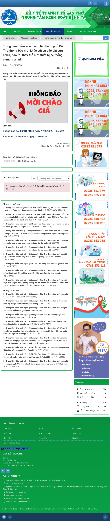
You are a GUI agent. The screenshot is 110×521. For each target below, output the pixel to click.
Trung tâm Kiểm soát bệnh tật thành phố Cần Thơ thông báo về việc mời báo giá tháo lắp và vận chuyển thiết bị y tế (34, 322)
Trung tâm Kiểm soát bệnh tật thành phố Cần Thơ (39, 508)
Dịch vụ (70, 31)
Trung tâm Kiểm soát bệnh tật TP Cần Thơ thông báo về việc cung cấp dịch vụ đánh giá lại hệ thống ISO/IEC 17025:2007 (36, 225)
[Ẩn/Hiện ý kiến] (34, 178)
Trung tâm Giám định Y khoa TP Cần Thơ (19, 465)
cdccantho (66, 143)
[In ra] (63, 67)
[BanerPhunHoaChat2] (91, 92)
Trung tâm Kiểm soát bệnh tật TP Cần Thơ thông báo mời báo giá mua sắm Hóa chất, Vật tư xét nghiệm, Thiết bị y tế (36, 348)
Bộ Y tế (6, 457)
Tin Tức (42, 428)
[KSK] (91, 214)
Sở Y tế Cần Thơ (9, 460)
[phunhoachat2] (91, 122)
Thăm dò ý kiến (45, 433)
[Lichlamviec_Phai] (91, 59)
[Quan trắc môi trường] (91, 270)
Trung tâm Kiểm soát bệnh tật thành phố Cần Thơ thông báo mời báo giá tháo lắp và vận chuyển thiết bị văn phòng (35, 302)
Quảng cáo (76, 433)
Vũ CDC (94, 508)
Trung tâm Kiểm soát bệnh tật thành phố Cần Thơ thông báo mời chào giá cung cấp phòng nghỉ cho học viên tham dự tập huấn (35, 241)
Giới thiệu (16, 31)
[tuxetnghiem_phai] (91, 348)
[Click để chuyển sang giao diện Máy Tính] (10, 517)
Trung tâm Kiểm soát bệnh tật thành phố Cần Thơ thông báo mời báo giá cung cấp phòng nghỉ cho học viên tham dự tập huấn (35, 248)
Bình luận (75, 438)
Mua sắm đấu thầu (53, 31)
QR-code (7, 449)
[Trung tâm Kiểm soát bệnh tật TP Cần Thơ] (9, 17)
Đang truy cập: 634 (21, 449)
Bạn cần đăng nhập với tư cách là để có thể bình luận (35, 187)
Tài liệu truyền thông (88, 31)
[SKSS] (91, 242)
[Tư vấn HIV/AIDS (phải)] (91, 303)
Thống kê (7, 433)
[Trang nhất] (5, 31)
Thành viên (76, 428)
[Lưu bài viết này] (68, 67)
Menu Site (43, 438)
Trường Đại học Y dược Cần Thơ (15, 462)
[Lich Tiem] (91, 186)
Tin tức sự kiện (33, 31)
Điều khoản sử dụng (12, 442)
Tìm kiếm (7, 438)
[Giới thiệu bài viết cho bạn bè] (58, 67)
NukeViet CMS (74, 508)
